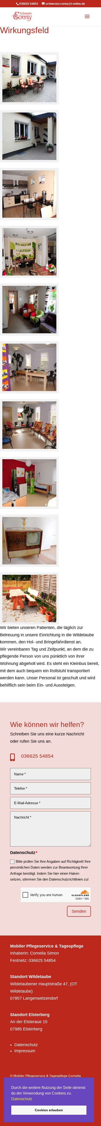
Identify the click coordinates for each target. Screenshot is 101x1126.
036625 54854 (37, 756)
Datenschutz (21, 1099)
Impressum (24, 1050)
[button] (34, 1099)
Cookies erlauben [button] (49, 1110)
